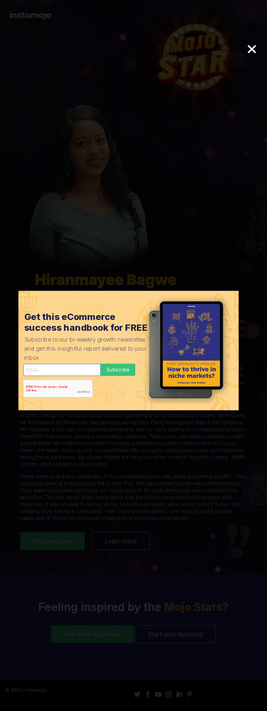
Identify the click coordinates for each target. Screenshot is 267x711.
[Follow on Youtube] (159, 694)
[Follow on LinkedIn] (180, 694)
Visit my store (52, 541)
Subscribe (117, 370)
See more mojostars (92, 634)
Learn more (120, 541)
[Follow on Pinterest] (191, 694)
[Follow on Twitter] (139, 694)
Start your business (175, 634)
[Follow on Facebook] (149, 694)
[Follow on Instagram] (170, 694)
